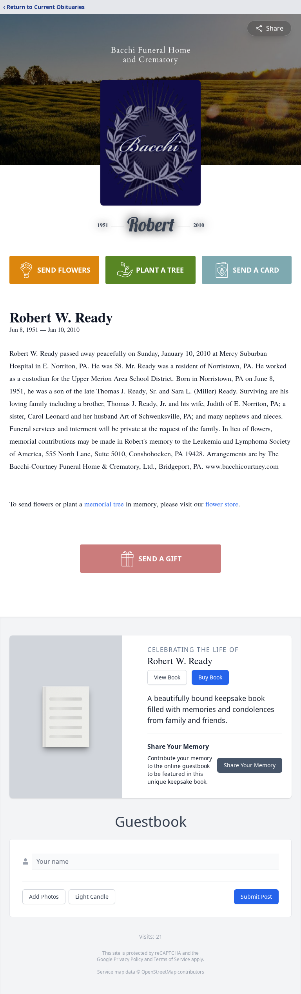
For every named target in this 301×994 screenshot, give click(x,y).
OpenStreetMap (158, 972)
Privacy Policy (128, 959)
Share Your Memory (250, 765)
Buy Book (210, 677)
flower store (221, 503)
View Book (167, 677)
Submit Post (256, 896)
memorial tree (104, 503)
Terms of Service (172, 959)
